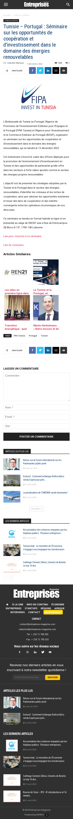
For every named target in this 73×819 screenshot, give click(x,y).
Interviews (17, 612)
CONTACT (36, 619)
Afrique (59, 608)
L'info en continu (21, 15)
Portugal (33, 335)
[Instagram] (29, 653)
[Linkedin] (36, 653)
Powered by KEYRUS (34, 814)
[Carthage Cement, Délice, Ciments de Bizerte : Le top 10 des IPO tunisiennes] (11, 566)
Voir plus (35, 508)
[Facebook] (21, 653)
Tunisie (44, 335)
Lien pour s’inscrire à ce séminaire (22, 236)
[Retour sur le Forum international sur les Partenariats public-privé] (11, 464)
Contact (34, 612)
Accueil (6, 15)
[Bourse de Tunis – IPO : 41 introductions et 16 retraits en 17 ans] (11, 796)
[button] (68, 4)
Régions (46, 608)
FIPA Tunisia (19, 335)
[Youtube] (51, 653)
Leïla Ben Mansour (15, 63)
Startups (31, 608)
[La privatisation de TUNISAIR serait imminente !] (11, 497)
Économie (57, 604)
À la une (17, 604)
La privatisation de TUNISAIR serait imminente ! (45, 492)
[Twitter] (44, 653)
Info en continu (37, 604)
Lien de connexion (13, 245)
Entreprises (13, 608)
